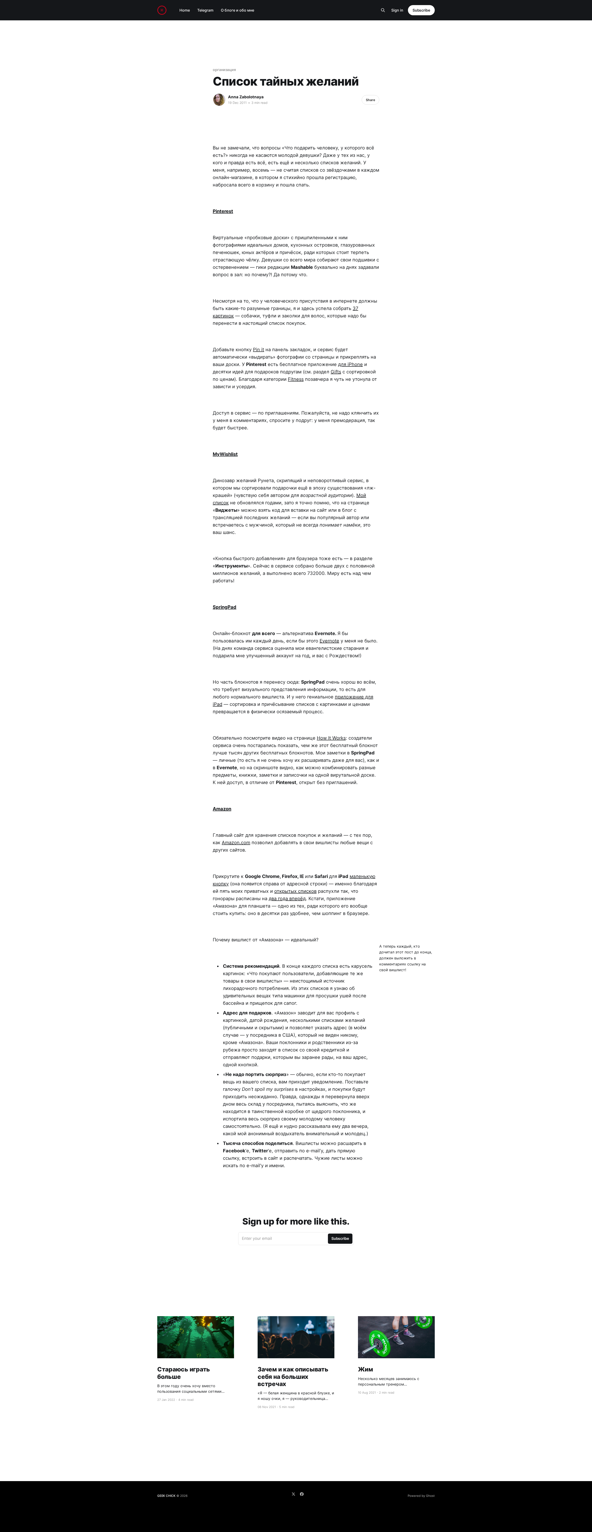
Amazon (222, 809)
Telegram (205, 10)
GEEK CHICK (166, 1496)
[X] (293, 1494)
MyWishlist (225, 454)
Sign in (397, 10)
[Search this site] (383, 10)
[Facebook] (302, 1494)
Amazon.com (236, 842)
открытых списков (295, 891)
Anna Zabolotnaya (246, 97)
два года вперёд (287, 898)
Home (184, 10)
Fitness (296, 379)
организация (224, 69)
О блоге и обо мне (237, 10)
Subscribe (421, 10)
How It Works (331, 738)
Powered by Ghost (421, 1496)
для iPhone (350, 364)
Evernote (329, 641)
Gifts (336, 372)
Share (370, 100)
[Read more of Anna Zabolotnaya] (219, 99)
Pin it (258, 349)
